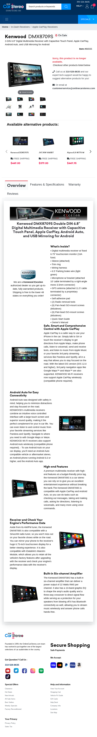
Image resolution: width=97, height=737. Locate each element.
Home (5, 27)
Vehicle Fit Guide (56, 695)
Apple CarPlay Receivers (45, 27)
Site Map (53, 712)
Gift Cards (54, 699)
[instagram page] (33, 670)
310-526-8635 (83, 2)
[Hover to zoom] (26, 74)
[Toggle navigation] (6, 19)
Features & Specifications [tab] (47, 184)
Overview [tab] (16, 185)
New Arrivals (9, 695)
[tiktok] (8, 676)
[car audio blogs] (41, 670)
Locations (53, 709)
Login (87, 6)
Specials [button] (85, 19)
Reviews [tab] (12, 193)
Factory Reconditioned (13, 709)
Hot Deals (8, 692)
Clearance (8, 689)
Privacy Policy (10, 723)
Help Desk (54, 702)
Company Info (55, 706)
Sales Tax (8, 727)
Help (79, 6)
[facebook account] (24, 670)
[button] (6, 151)
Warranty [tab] (74, 184)
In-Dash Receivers (20, 27)
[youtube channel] (8, 670)
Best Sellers (9, 702)
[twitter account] (16, 670)
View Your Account (57, 689)
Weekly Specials (11, 706)
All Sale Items (10, 699)
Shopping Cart (55, 692)
